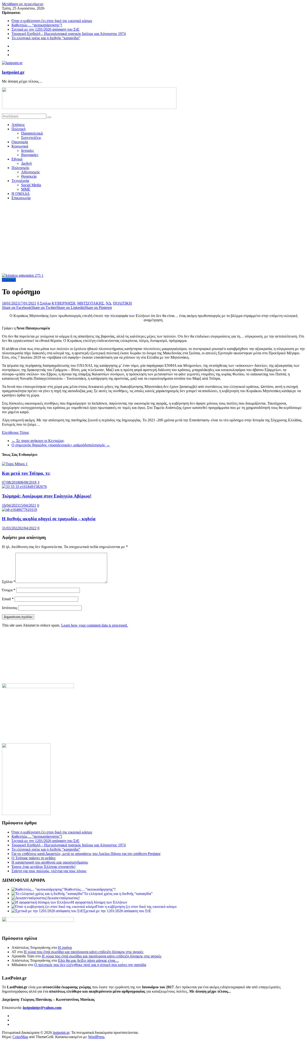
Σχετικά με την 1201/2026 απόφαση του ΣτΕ (45, 29)
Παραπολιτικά (32, 133)
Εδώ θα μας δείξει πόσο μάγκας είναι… (88, 960)
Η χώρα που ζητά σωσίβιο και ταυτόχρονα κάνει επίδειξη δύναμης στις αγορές (83, 952)
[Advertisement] (153, 237)
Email (8, 599)
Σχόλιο (8, 582)
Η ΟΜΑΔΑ (21, 194)
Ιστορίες (27, 150)
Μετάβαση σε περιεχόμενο (22, 4)
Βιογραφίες (29, 155)
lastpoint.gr (13, 72)
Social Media (31, 185)
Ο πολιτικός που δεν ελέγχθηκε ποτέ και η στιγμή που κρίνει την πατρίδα (90, 965)
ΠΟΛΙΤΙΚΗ (122, 303)
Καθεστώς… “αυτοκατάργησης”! (37, 25)
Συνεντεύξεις (31, 138)
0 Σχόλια (44, 303)
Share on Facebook (16, 308)
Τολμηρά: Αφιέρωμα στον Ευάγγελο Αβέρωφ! (46, 495)
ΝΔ (108, 303)
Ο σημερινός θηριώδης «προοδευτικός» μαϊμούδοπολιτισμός (61, 445)
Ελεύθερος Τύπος (15, 432)
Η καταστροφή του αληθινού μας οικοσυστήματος (50, 862)
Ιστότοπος (9, 608)
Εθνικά (17, 159)
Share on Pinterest (98, 308)
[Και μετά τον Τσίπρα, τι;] (15, 464)
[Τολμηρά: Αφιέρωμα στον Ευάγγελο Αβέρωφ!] (24, 487)
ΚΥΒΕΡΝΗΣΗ (63, 303)
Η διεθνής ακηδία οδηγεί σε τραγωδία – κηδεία (48, 518)
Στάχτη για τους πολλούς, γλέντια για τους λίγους (49, 871)
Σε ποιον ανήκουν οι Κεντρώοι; (38, 441)
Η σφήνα (65, 947)
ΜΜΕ (25, 189)
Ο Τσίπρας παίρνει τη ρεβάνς (34, 858)
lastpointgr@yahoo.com (42, 1008)
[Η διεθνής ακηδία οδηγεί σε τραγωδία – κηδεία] (19, 510)
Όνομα (8, 590)
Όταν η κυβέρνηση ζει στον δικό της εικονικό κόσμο (52, 21)
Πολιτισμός (20, 168)
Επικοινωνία (21, 198)
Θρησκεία (28, 176)
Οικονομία (20, 142)
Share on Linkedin (70, 308)
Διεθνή (26, 163)
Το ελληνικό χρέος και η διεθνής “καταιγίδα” (46, 38)
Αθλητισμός (30, 172)
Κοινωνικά (20, 146)
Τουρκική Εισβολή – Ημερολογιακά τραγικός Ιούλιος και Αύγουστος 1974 (69, 34)
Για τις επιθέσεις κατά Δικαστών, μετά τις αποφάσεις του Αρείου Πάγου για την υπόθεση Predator (86, 854)
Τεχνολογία (20, 181)
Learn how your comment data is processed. (94, 625)
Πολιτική (18, 129)
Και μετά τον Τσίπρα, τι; (26, 473)
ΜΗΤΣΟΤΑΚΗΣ (90, 303)
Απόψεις (18, 125)
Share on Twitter (43, 308)
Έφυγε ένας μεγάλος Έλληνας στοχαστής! (44, 867)
